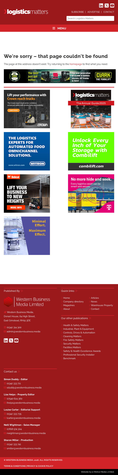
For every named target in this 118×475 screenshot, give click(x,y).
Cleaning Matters (72, 336)
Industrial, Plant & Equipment (78, 329)
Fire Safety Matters (73, 340)
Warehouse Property (102, 305)
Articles (95, 298)
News (94, 301)
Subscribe (77, 12)
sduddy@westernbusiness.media (24, 387)
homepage (76, 64)
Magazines (69, 305)
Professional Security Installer (78, 354)
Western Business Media (19, 460)
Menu (61, 28)
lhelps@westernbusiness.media (23, 402)
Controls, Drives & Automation (79, 332)
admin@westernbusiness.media (23, 331)
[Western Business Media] (27, 306)
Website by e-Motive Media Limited (97, 472)
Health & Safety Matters (75, 325)
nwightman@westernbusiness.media (26, 433)
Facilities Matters (72, 347)
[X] (107, 5)
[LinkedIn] (101, 5)
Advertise (93, 12)
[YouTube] (112, 5)
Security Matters (72, 343)
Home (66, 298)
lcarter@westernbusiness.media (23, 418)
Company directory (73, 301)
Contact (108, 12)
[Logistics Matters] (26, 14)
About (66, 309)
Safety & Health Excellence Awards (82, 351)
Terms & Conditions (15, 466)
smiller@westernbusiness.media (24, 448)
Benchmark (69, 358)
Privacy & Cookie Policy (40, 466)
